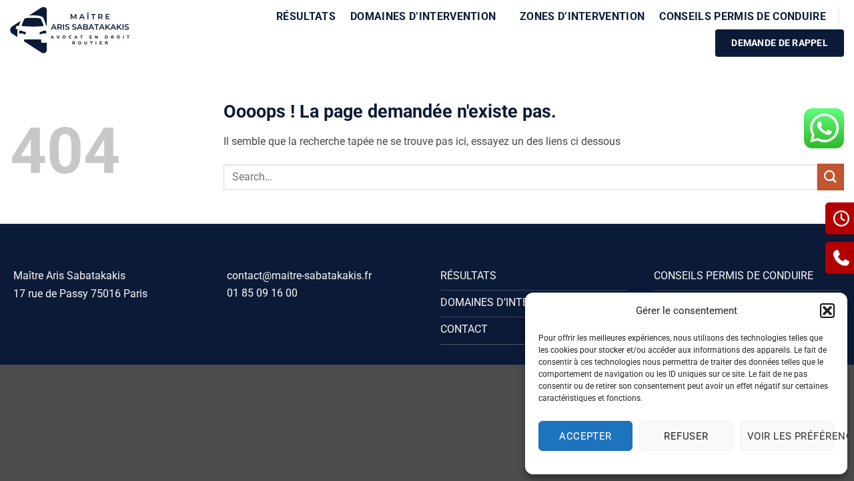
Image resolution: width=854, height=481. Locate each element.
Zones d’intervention (582, 16)
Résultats (306, 16)
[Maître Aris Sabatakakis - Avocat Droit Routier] (69, 29)
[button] (827, 310)
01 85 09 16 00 (262, 293)
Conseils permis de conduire (742, 16)
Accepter (585, 436)
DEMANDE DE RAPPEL (779, 42)
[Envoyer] (830, 177)
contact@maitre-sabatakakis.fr (299, 275)
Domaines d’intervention (423, 16)
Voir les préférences (790, 436)
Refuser (686, 436)
